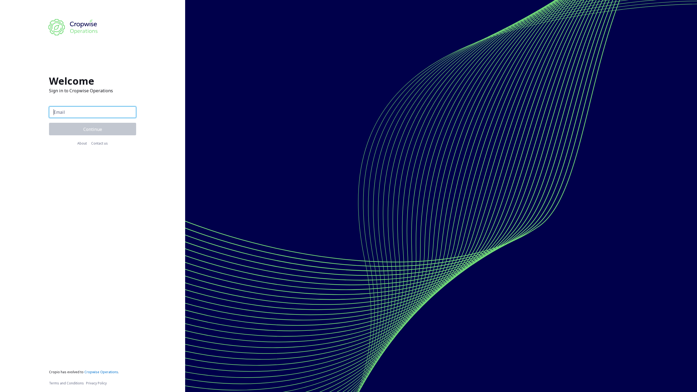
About (82, 143)
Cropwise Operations (101, 372)
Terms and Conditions (66, 383)
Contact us (99, 143)
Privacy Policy (96, 383)
